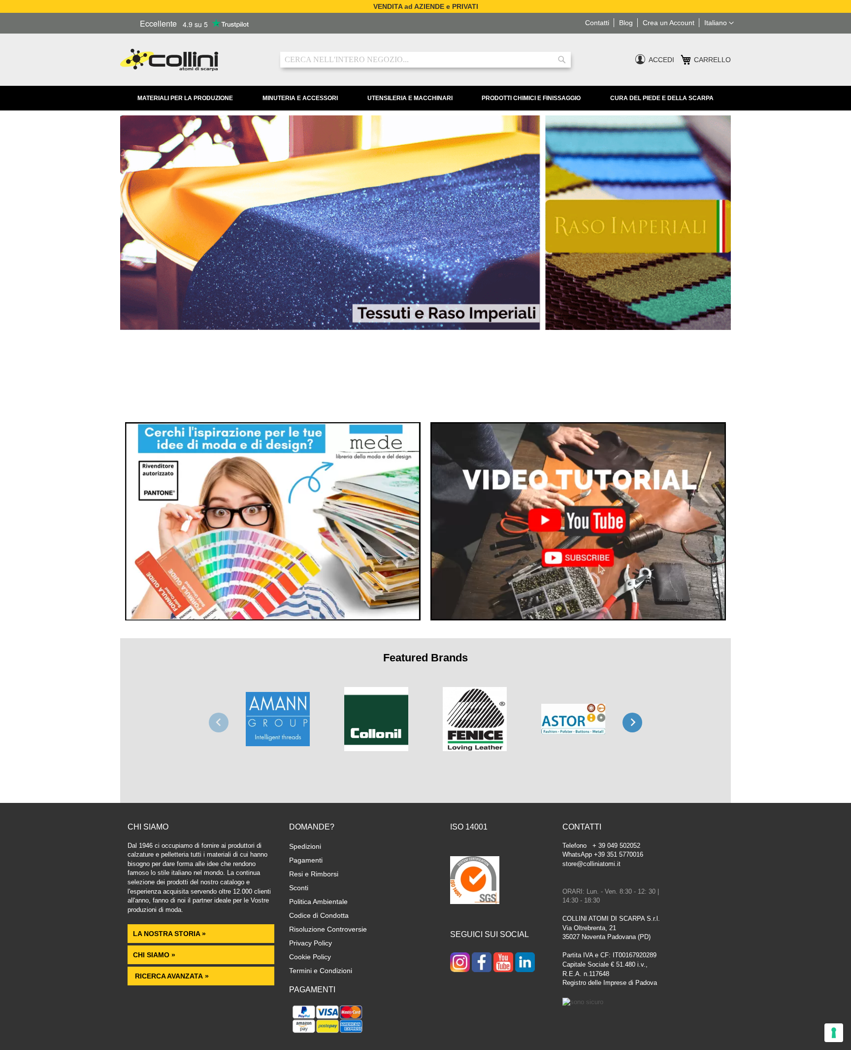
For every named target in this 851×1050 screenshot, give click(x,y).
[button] (719, 23)
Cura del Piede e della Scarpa (662, 98)
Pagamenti (306, 860)
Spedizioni (305, 846)
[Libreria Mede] (273, 618)
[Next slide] (632, 722)
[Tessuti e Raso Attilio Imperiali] (425, 327)
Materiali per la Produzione (185, 98)
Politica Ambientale (318, 901)
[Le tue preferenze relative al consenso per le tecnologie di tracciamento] (833, 1032)
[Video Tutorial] (578, 618)
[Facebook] (481, 963)
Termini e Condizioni (320, 971)
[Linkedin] (525, 963)
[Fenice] (475, 723)
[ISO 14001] (474, 881)
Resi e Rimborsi (313, 874)
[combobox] (425, 60)
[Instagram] (460, 963)
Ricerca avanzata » (171, 976)
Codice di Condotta (319, 915)
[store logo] (192, 60)
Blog (626, 23)
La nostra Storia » (169, 934)
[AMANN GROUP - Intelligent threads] (278, 723)
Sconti (298, 888)
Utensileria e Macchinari (410, 98)
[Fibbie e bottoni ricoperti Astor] (573, 723)
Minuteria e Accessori (300, 98)
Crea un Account (668, 23)
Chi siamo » (154, 955)
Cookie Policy (310, 957)
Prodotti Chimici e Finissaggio (531, 98)
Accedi (661, 60)
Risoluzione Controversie (328, 929)
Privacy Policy (310, 943)
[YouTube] (503, 963)
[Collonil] (376, 723)
